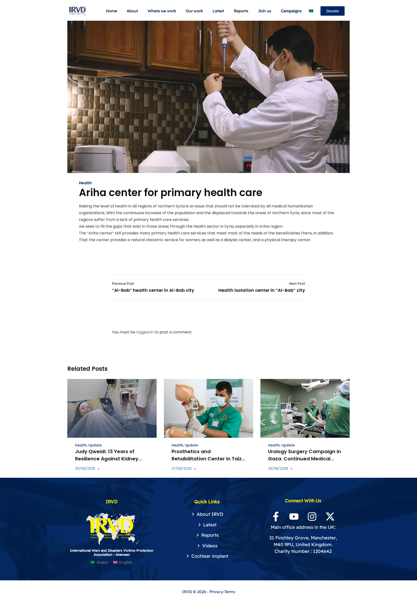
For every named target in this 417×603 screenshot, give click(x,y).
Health (85, 183)
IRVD (187, 591)
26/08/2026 (278, 468)
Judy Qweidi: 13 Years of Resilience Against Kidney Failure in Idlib (106, 458)
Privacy (216, 591)
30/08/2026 (85, 468)
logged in (144, 332)
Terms (229, 591)
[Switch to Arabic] (311, 11)
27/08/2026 (182, 468)
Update (95, 445)
